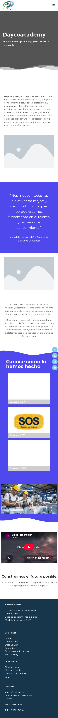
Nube (8, 638)
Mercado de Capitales (16, 673)
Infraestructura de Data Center (21, 610)
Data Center (11, 645)
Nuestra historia (13, 670)
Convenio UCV (29, 422)
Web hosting (11, 654)
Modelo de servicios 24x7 (18, 620)
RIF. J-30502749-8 (14, 710)
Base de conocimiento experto (21, 617)
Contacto (9, 686)
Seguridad (10, 648)
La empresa (11, 661)
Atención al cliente (14, 692)
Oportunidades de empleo (19, 695)
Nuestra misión (12, 667)
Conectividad (11, 613)
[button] (4, 500)
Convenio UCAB (29, 455)
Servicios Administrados (17, 651)
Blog (7, 677)
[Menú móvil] (53, 5)
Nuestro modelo (13, 605)
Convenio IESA (29, 389)
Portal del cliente (13, 704)
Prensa (8, 698)
